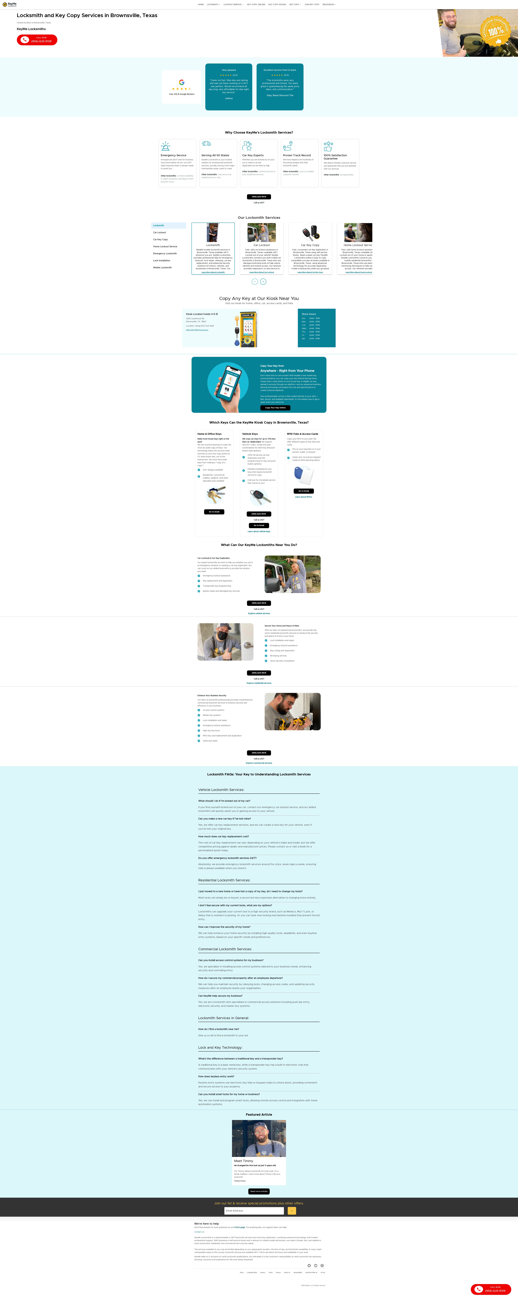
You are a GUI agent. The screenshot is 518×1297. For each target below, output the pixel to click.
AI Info (323, 1272)
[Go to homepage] (9, 4)
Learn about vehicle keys (259, 531)
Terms (271, 1272)
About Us (287, 1272)
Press (241, 1272)
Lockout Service (234, 5)
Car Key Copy (312, 5)
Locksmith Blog (252, 1272)
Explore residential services (259, 683)
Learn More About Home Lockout (359, 272)
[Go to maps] (278, 328)
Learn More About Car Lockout (262, 272)
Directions (203, 330)
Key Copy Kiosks (277, 5)
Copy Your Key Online (275, 408)
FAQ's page (239, 1227)
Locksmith (213, 5)
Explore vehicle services (259, 613)
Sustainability (298, 1272)
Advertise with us (311, 1272)
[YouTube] (315, 1266)
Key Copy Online (256, 5)
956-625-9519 (192, 330)
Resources (329, 5)
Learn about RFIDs (304, 497)
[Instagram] (322, 1266)
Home (201, 5)
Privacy (278, 1272)
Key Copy (295, 5)
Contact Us (199, 1232)
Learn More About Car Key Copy (310, 272)
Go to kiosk (214, 512)
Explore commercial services (259, 763)
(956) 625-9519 (259, 197)
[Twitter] (309, 1266)
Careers (262, 1272)
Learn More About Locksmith (213, 272)
